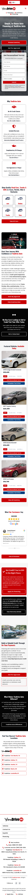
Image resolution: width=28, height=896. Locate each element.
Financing (6, 836)
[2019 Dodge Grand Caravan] (14, 368)
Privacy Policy (15, 85)
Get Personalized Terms (14, 380)
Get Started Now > (14, 175)
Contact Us (6, 829)
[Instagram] (19, 883)
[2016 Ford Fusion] (14, 477)
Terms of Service (21, 890)
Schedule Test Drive (14, 383)
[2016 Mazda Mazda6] (14, 441)
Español (5, 833)
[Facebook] (16, 883)
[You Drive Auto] (9, 8)
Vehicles (5, 826)
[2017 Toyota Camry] (14, 405)
